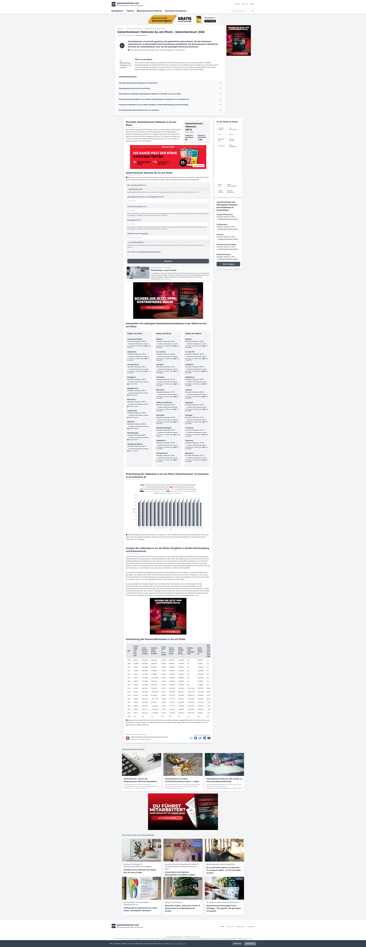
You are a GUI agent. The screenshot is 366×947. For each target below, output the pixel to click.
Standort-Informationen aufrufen (139, 344)
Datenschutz (240, 926)
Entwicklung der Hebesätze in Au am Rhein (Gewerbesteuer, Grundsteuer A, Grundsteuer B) (153, 99)
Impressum (251, 926)
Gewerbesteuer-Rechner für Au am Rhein (134, 88)
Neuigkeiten (117, 11)
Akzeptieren (250, 944)
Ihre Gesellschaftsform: (136, 185)
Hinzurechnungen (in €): (136, 206)
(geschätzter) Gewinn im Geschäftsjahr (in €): (145, 197)
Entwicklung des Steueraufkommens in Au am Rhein (139, 110)
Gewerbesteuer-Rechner (150, 11)
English (252, 4)
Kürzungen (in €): (134, 220)
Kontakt (237, 4)
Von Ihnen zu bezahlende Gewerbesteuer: (144, 252)
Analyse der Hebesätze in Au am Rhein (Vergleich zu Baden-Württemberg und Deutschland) (153, 105)
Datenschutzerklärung (178, 944)
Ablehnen (237, 944)
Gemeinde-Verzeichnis (175, 11)
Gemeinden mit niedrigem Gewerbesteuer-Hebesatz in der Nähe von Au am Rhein (150, 94)
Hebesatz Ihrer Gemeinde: (137, 233)
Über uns (245, 4)
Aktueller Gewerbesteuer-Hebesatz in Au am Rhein (138, 83)
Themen (130, 11)
